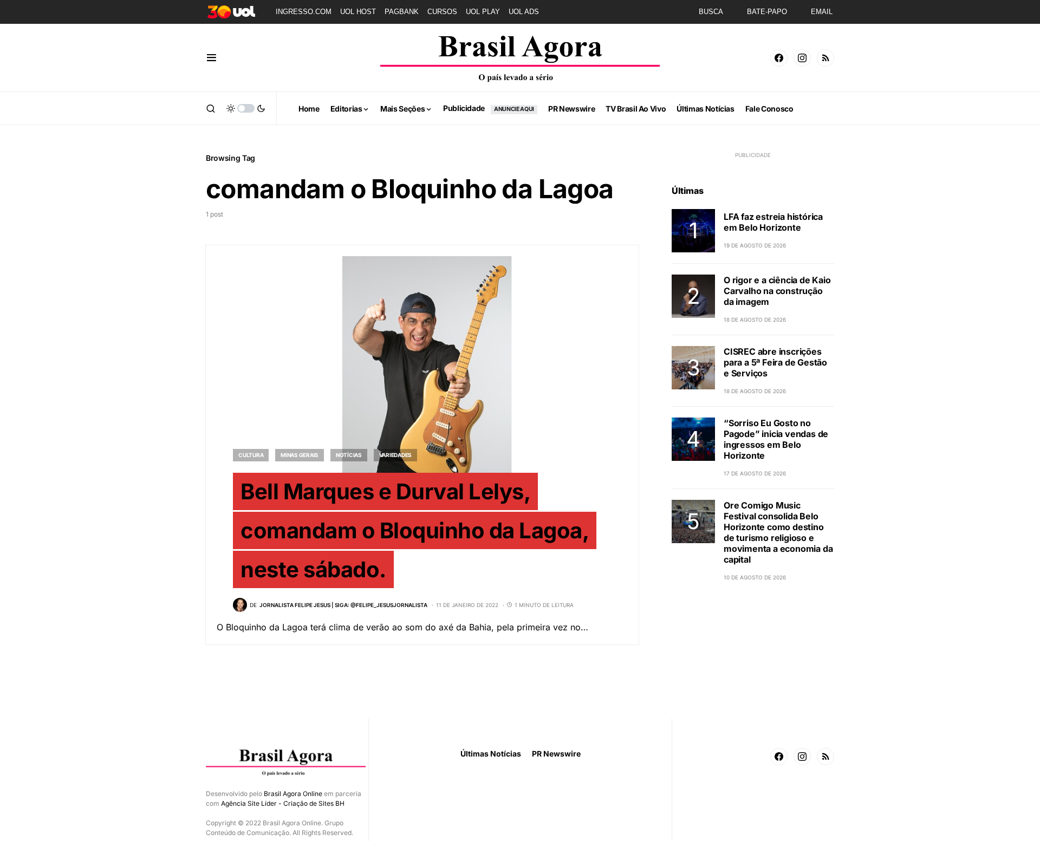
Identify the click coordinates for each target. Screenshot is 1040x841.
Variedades (395, 455)
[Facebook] (779, 58)
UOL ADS (524, 12)
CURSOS (442, 12)
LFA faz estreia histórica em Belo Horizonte (773, 222)
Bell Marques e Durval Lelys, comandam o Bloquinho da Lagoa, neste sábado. (414, 530)
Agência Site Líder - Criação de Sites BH (282, 803)
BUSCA (711, 12)
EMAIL (822, 12)
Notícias (349, 455)
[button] (211, 57)
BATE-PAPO (767, 12)
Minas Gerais (299, 455)
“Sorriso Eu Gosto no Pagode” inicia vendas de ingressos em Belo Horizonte (776, 439)
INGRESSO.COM (304, 12)
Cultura (250, 455)
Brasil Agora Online (293, 794)
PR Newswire (556, 753)
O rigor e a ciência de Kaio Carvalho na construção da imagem (777, 291)
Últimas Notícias (490, 753)
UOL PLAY (483, 12)
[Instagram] (802, 58)
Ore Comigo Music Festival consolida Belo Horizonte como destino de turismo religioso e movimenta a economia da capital (778, 532)
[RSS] (825, 58)
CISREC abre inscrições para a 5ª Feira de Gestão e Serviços (775, 362)
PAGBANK (402, 12)
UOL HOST (358, 12)
